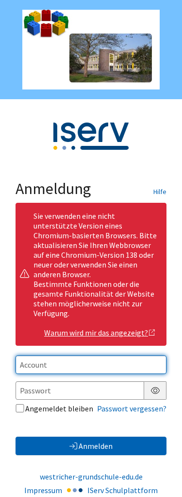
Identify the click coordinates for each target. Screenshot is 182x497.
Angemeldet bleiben (59, 408)
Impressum (43, 490)
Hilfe (159, 191)
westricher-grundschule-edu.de (91, 476)
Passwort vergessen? (131, 408)
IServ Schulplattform (122, 490)
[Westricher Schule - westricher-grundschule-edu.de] (91, 49)
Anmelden (96, 446)
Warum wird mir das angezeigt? (96, 332)
